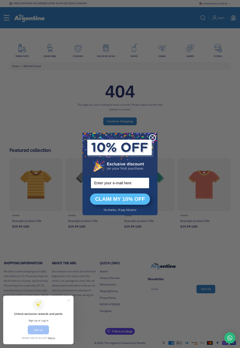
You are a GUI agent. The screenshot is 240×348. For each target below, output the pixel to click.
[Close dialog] (153, 138)
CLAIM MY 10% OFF (120, 199)
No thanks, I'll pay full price (120, 209)
